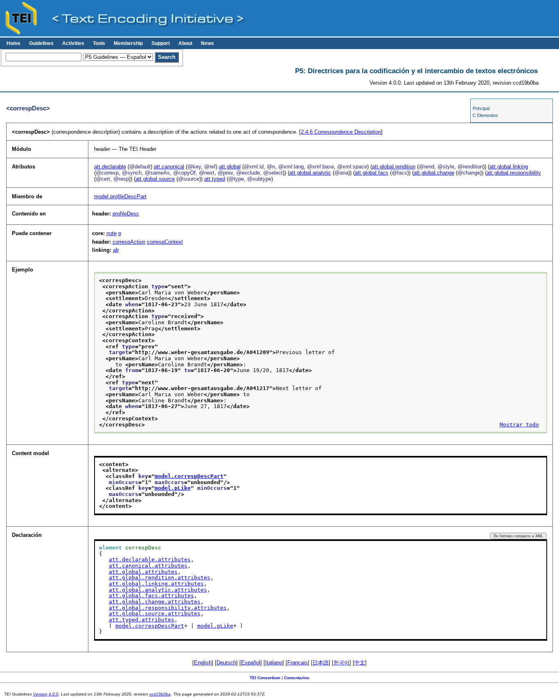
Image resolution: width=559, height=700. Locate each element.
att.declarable (110, 167)
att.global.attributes (143, 572)
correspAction (129, 242)
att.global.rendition (393, 167)
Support (160, 43)
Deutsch (226, 663)
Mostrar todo (519, 425)
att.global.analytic (310, 173)
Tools (99, 43)
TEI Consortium (265, 677)
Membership (128, 43)
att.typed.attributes (141, 620)
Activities (73, 43)
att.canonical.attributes (148, 566)
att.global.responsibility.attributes (168, 608)
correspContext (165, 242)
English (203, 663)
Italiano (273, 663)
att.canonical (169, 167)
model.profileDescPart (120, 196)
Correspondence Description (341, 132)
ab (116, 250)
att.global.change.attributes (155, 602)
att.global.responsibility (514, 173)
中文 (359, 663)
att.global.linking (508, 167)
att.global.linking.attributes (156, 584)
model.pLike (173, 488)
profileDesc (126, 214)
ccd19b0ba (160, 694)
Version (40, 694)
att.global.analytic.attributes (158, 590)
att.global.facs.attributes (151, 595)
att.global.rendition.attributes (159, 577)
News (207, 43)
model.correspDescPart (189, 476)
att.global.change (434, 173)
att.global (230, 167)
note (111, 233)
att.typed (214, 179)
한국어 (341, 663)
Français (297, 663)
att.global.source (155, 179)
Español (250, 663)
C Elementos (485, 115)
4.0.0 (54, 694)
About (185, 43)
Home (13, 43)
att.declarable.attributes (150, 559)
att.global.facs (371, 173)
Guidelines (41, 43)
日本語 (321, 663)
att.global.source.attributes (155, 613)
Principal (481, 108)
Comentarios (296, 677)
